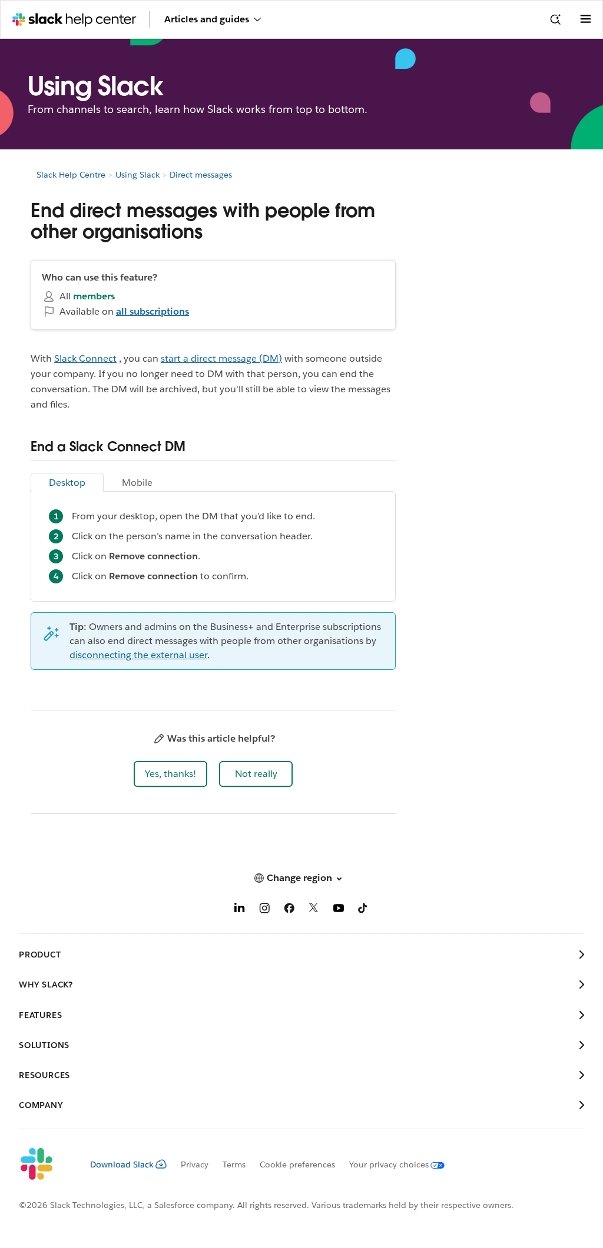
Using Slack (137, 174)
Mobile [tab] (137, 482)
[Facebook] (289, 910)
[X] (314, 910)
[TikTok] (363, 910)
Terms (234, 1164)
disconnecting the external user (138, 655)
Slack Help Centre (71, 174)
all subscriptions (152, 311)
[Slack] (45, 1164)
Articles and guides (206, 19)
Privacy (194, 1164)
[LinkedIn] (239, 910)
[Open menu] (585, 19)
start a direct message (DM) (221, 358)
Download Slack (122, 1164)
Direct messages (201, 174)
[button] (170, 774)
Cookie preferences (297, 1164)
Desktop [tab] (67, 482)
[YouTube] (338, 910)
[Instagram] (264, 910)
